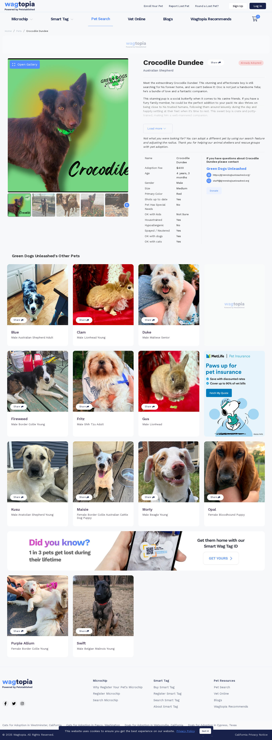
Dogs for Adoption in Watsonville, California (154, 725)
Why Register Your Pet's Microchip (118, 687)
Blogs (168, 19)
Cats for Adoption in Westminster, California (32, 725)
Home (8, 31)
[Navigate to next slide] (127, 205)
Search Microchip (105, 700)
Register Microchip (106, 693)
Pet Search (100, 19)
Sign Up (238, 6)
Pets (19, 31)
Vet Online (136, 19)
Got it (205, 731)
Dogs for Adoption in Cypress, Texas (212, 725)
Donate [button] (214, 190)
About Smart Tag (166, 706)
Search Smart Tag (167, 700)
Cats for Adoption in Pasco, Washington (93, 725)
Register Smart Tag (168, 693)
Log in (258, 6)
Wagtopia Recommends (211, 19)
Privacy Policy (185, 731)
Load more (155, 128)
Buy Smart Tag (164, 687)
